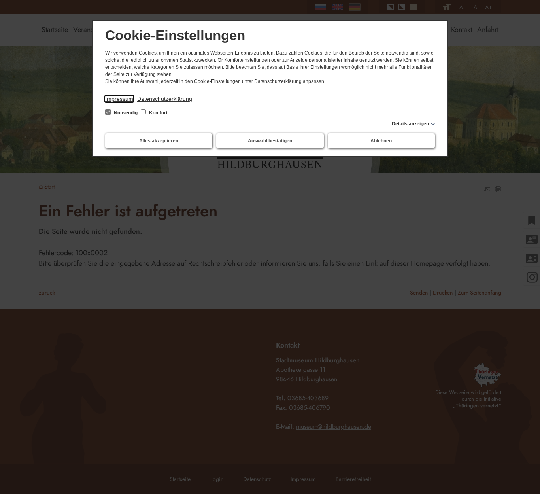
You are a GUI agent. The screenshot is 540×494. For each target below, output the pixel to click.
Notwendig (126, 112)
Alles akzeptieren (158, 141)
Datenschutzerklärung (164, 99)
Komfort (158, 112)
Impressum (119, 99)
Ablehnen (381, 141)
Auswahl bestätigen (270, 141)
